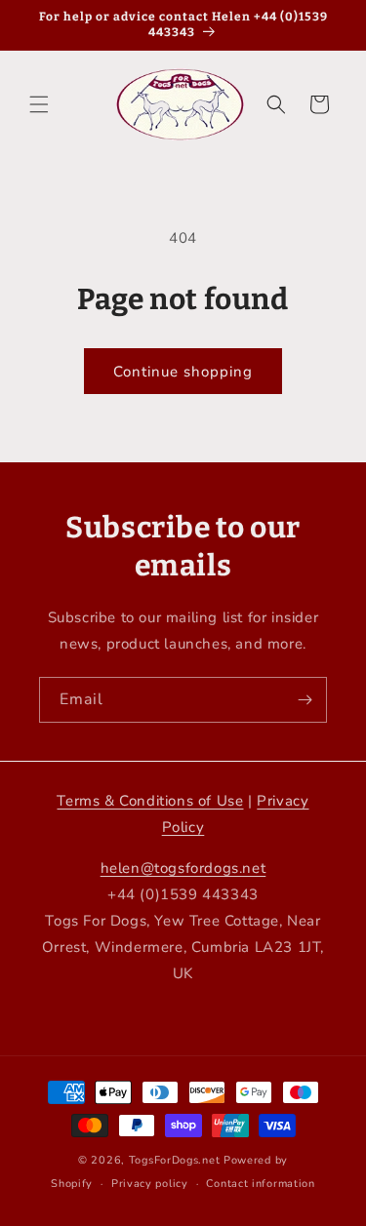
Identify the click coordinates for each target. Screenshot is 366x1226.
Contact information (260, 1183)
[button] (39, 104)
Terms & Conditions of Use (150, 801)
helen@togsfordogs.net (183, 868)
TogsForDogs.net (175, 1160)
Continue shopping (183, 371)
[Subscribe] (304, 700)
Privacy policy (149, 1183)
